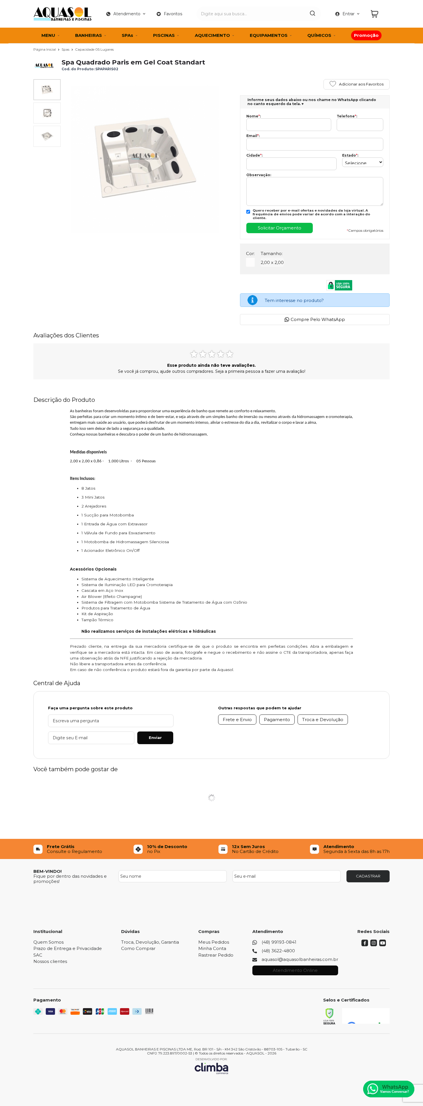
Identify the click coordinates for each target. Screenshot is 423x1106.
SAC (37, 955)
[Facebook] (364, 944)
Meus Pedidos (213, 942)
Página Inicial (45, 49)
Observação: (258, 175)
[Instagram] (373, 944)
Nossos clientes (50, 961)
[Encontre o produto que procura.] (312, 14)
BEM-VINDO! (47, 871)
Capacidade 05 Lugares (94, 49)
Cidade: (254, 155)
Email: (253, 136)
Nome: (253, 116)
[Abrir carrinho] (379, 14)
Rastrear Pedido (215, 955)
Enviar (155, 737)
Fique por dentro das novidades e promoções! (70, 878)
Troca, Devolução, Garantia (150, 942)
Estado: (350, 155)
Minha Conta (212, 948)
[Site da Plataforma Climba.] (211, 1065)
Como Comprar (138, 948)
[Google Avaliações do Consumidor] (366, 1016)
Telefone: (347, 116)
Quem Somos (48, 942)
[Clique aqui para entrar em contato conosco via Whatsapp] (388, 1089)
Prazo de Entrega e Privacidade (67, 948)
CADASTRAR (368, 876)
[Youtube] (382, 944)
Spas (66, 49)
